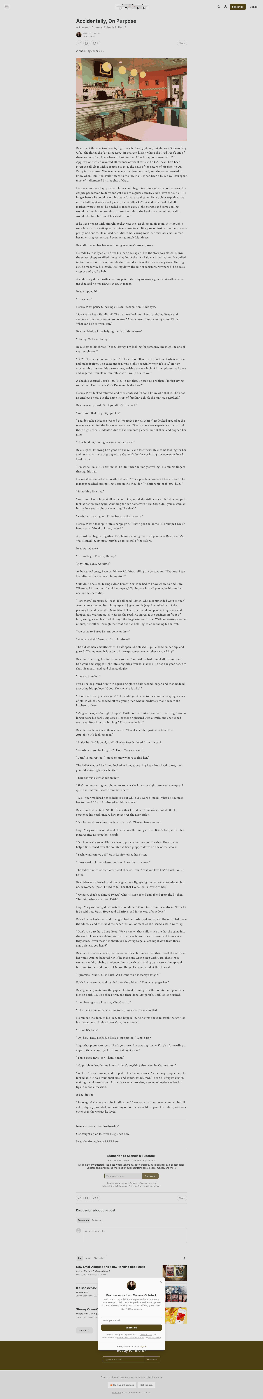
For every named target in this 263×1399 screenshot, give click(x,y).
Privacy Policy (154, 1337)
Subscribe (131, 1327)
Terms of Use (146, 1334)
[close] (160, 1281)
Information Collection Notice (130, 1337)
